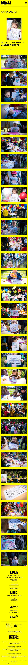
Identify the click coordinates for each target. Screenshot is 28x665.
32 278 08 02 (15, 600)
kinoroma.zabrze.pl (14, 584)
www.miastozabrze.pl (14, 612)
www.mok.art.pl (14, 602)
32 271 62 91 (15, 582)
